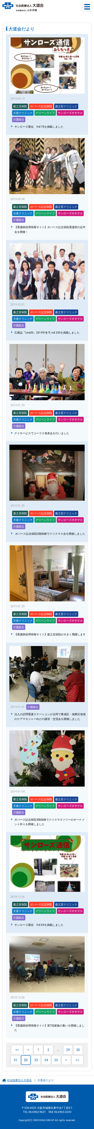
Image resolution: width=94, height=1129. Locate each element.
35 (56, 1060)
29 (68, 1050)
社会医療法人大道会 (19, 1080)
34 (46, 1060)
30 (78, 1050)
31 (15, 1060)
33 (36, 1060)
